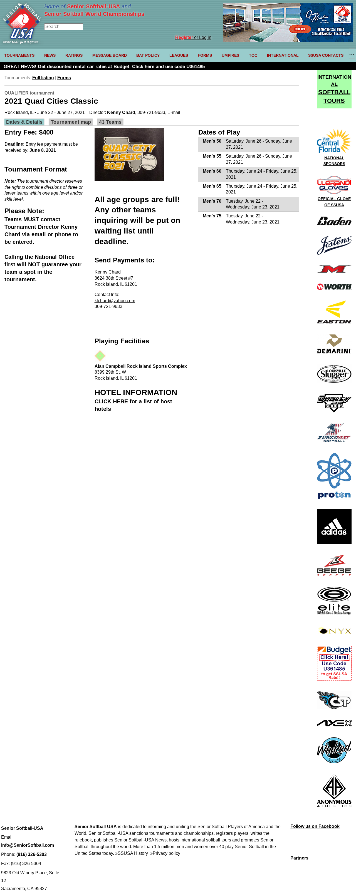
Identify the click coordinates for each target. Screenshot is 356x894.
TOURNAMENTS (19, 55)
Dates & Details (24, 122)
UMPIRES (230, 55)
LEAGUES (178, 55)
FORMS (205, 55)
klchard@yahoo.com (115, 300)
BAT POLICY (148, 55)
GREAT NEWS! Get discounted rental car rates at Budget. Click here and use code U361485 (104, 66)
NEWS (50, 55)
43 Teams (110, 122)
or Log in (193, 37)
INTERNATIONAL (283, 55)
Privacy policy (166, 853)
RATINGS (74, 55)
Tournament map (71, 122)
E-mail (173, 112)
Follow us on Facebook (315, 826)
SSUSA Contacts (325, 55)
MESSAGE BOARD (109, 55)
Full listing (43, 77)
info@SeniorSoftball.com (27, 845)
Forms (64, 77)
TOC (253, 55)
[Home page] (22, 42)
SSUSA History (133, 853)
